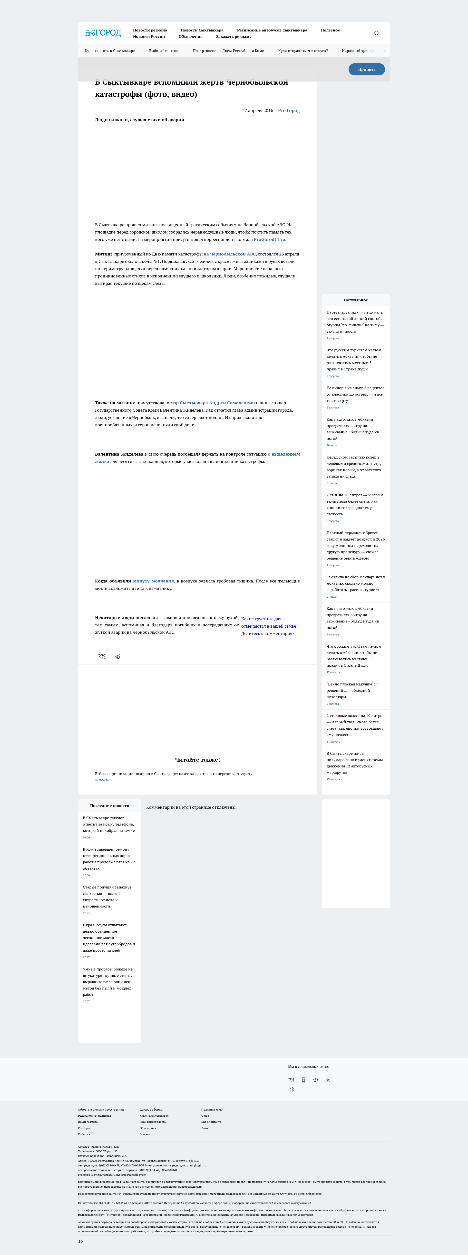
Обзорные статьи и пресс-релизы (101, 1109)
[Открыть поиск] (376, 33)
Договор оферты (151, 1109)
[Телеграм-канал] (316, 1080)
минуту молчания (153, 581)
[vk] (102, 656)
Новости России (149, 36)
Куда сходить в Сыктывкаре (110, 50)
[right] (384, 50)
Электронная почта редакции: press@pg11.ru (175, 1165)
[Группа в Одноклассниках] (303, 1080)
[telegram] (119, 656)
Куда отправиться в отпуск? (303, 50)
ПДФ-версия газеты (153, 1121)
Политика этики (212, 1109)
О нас (205, 1115)
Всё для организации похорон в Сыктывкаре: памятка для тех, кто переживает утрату (173, 776)
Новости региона (150, 30)
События (84, 1134)
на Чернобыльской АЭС (230, 254)
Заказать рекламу (233, 36)
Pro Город (289, 110)
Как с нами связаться (154, 1115)
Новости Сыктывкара (202, 30)
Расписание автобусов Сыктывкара (272, 30)
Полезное (330, 30)
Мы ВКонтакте (211, 1121)
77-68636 (117, 1203)
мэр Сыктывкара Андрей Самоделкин (212, 403)
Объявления (191, 36)
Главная (145, 1134)
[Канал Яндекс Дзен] (328, 1080)
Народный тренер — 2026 (365, 50)
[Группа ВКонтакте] (291, 1080)
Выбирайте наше (164, 50)
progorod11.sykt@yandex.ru (96, 1174)
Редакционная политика (94, 1115)
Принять (367, 69)
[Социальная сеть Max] (291, 1089)
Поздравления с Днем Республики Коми (228, 50)
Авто (204, 1128)
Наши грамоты (88, 1121)
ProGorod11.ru (269, 239)
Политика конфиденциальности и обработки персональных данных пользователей (256, 1214)
